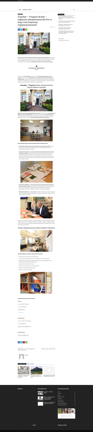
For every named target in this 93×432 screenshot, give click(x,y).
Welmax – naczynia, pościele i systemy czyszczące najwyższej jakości (49, 398)
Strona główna (20, 12)
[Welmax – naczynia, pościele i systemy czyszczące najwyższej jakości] (40, 398)
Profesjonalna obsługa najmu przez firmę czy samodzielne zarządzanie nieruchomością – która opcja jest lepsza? (66, 32)
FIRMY (21, 14)
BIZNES (24, 12)
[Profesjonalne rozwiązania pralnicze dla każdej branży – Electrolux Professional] (23, 370)
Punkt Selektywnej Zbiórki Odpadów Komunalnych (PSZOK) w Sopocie (64, 28)
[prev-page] (18, 379)
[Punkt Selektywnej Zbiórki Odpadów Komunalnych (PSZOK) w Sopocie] (49, 370)
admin (26, 355)
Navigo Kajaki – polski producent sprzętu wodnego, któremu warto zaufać (36, 376)
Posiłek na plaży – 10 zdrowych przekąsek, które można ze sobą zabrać (26, 349)
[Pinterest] (24, 29)
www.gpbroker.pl (21, 312)
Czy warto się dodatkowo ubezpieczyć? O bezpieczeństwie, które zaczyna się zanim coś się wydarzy (66, 17)
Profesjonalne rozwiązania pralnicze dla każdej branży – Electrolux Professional (23, 376)
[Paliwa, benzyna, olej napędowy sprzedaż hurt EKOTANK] (40, 404)
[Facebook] (19, 29)
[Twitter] (21, 29)
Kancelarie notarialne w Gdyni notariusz (48, 348)
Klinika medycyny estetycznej (63, 40)
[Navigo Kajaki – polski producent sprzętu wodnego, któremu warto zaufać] (36, 370)
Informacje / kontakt (26, 9)
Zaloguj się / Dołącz (20, 0)
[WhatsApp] (26, 29)
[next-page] (20, 379)
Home (20, 9)
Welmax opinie (61, 38)
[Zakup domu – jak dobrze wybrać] (40, 393)
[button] (74, 9)
